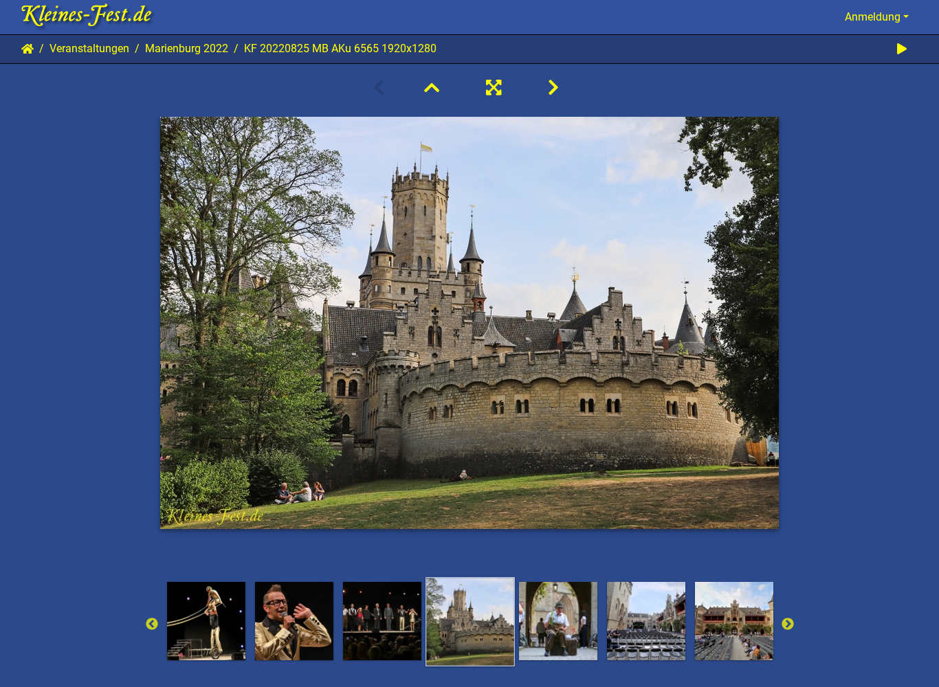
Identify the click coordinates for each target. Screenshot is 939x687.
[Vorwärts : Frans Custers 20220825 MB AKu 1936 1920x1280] (553, 88)
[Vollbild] (494, 88)
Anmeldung (873, 16)
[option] (470, 622)
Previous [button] (152, 624)
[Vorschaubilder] (432, 88)
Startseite (27, 49)
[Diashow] (902, 49)
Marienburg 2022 (186, 48)
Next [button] (788, 624)
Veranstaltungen (89, 48)
